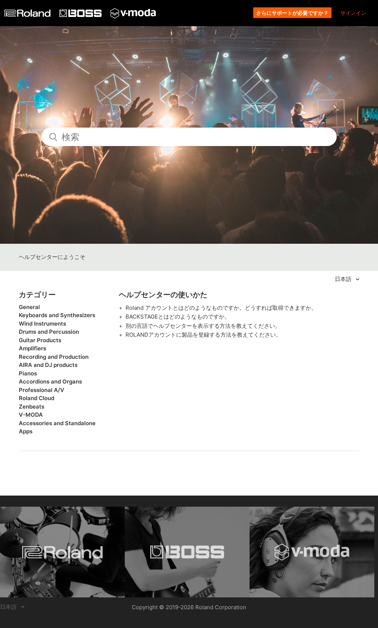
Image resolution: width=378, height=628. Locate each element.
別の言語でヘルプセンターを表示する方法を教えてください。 (203, 325)
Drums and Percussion (49, 331)
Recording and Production (54, 356)
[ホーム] (28, 14)
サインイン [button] (353, 13)
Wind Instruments (42, 323)
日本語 (344, 278)
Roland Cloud (36, 398)
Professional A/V (41, 389)
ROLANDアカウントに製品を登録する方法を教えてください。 (203, 334)
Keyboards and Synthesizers (57, 315)
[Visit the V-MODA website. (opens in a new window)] (312, 552)
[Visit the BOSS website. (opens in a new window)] (187, 552)
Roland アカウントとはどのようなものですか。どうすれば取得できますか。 (221, 307)
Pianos (28, 373)
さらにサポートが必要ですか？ (292, 13)
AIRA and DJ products (48, 364)
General (29, 306)
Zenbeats (31, 406)
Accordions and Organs (50, 381)
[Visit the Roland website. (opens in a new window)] (62, 552)
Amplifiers (32, 348)
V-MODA (31, 414)
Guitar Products (40, 340)
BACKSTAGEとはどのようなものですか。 (178, 316)
